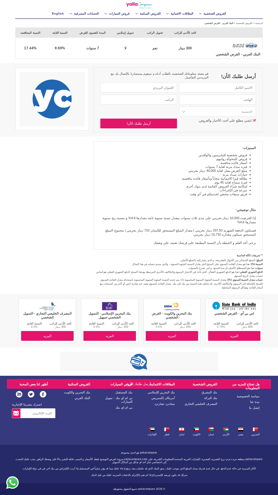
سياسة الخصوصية (248, 396)
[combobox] (217, 111)
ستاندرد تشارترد (164, 404)
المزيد (234, 336)
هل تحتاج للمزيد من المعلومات (246, 386)
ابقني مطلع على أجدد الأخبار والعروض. (225, 120)
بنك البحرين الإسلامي (161, 392)
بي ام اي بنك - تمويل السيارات (118, 399)
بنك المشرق (209, 392)
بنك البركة (210, 398)
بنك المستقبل (123, 392)
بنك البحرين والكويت (77, 392)
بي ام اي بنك (124, 407)
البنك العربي (82, 398)
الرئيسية (259, 23)
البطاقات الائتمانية (162, 384)
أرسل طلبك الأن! (138, 123)
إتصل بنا (254, 407)
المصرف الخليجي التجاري (201, 404)
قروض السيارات (121, 384)
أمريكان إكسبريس (163, 398)
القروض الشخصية (243, 23)
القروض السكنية (79, 384)
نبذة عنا (255, 402)
